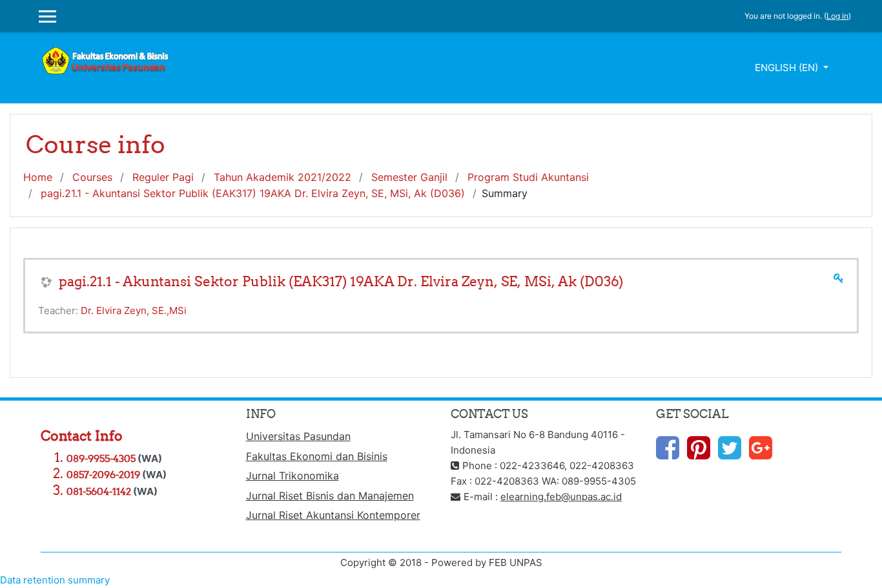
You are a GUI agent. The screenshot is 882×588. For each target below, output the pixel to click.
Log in (837, 16)
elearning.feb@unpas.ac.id (561, 496)
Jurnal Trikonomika (292, 475)
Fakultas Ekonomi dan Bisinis (316, 456)
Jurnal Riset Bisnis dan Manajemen (330, 495)
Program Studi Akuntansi (528, 177)
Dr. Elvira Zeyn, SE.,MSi (134, 310)
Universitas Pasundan (298, 436)
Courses (92, 177)
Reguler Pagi (163, 177)
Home (37, 177)
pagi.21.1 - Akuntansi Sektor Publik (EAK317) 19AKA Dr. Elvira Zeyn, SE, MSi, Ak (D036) (253, 193)
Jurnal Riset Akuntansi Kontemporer (333, 515)
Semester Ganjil (409, 177)
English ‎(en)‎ (788, 67)
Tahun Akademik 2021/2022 (282, 177)
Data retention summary (55, 580)
